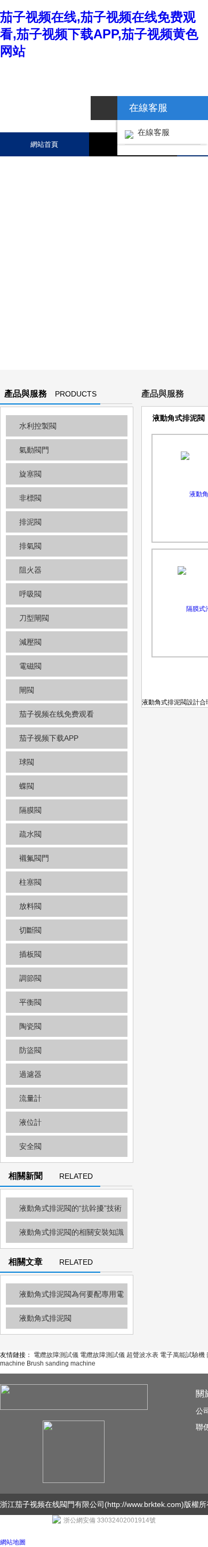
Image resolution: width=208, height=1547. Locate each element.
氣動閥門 (34, 450)
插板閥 (30, 954)
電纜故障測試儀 (56, 1355)
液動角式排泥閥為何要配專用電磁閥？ (65, 1297)
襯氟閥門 (34, 858)
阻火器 (30, 570)
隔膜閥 (30, 810)
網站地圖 (13, 1542)
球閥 (26, 762)
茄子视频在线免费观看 (56, 714)
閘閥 (26, 690)
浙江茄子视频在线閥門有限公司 (52, 1504)
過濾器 (30, 1074)
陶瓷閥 (30, 1026)
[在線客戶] (104, 108)
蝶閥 (26, 786)
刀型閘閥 (34, 618)
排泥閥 (30, 522)
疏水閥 (30, 834)
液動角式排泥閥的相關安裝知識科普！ (65, 1235)
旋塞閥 (30, 474)
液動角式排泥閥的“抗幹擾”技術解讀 (64, 1211)
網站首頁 (44, 144)
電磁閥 (30, 666)
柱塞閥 (30, 882)
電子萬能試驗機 (182, 1355)
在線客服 (151, 132)
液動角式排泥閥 (45, 1318)
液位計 (30, 1122)
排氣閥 (30, 546)
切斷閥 (30, 930)
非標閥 (30, 498)
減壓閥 (30, 642)
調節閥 (30, 978)
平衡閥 (30, 1002)
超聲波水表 (142, 1355)
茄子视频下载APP (48, 738)
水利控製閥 (38, 426)
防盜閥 (30, 1050)
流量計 (30, 1098)
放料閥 (30, 906)
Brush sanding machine (61, 1363)
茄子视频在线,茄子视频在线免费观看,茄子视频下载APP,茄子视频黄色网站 (99, 34)
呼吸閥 (30, 594)
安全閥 (30, 1146)
